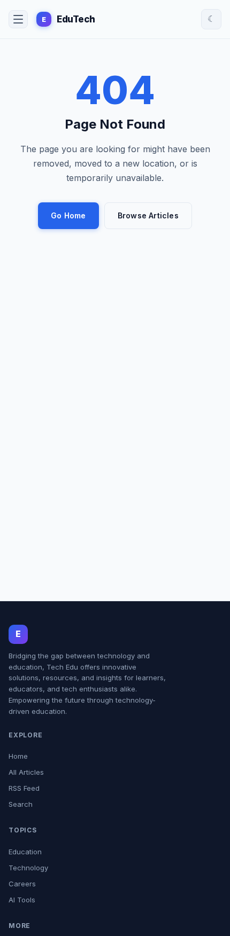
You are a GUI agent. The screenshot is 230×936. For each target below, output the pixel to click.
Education (25, 851)
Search (21, 804)
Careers (22, 883)
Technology (28, 867)
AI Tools (22, 899)
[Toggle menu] (18, 19)
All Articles (26, 772)
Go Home (68, 215)
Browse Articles (148, 215)
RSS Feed (24, 788)
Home (18, 756)
